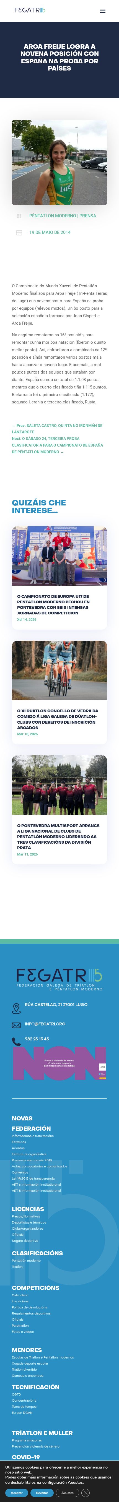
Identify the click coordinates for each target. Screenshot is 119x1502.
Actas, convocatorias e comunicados (39, 1166)
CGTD (16, 1394)
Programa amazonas (27, 1440)
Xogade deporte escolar (30, 1363)
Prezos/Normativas (26, 1216)
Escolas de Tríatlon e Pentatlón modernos (43, 1357)
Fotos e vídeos (23, 1332)
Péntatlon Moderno (52, 215)
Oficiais (18, 1235)
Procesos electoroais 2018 (32, 1160)
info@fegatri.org (45, 1024)
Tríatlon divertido (24, 1369)
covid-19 (26, 1458)
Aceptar (17, 1493)
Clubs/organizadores (27, 1228)
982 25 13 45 (37, 1039)
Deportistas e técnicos (29, 1222)
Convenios (20, 1172)
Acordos (18, 1148)
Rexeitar (42, 1493)
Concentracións (24, 1400)
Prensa (87, 215)
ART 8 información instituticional (36, 1191)
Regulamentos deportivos (31, 1313)
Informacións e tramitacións (33, 1136)
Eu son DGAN (22, 1413)
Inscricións (20, 1301)
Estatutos (19, 1142)
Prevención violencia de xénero (36, 1446)
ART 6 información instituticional (36, 1185)
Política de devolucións (29, 1307)
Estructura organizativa (29, 1154)
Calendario (20, 1295)
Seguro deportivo (25, 1241)
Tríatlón (17, 1267)
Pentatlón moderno (26, 1261)
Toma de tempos (24, 1407)
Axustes (75, 1482)
